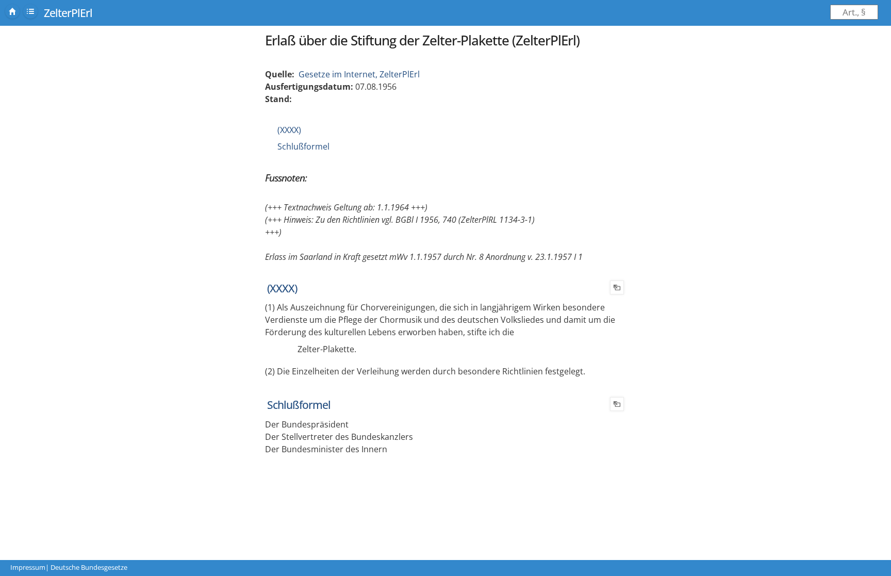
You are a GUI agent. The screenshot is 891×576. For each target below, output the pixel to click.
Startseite (12, 11)
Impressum (27, 567)
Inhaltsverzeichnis (30, 11)
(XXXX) (289, 130)
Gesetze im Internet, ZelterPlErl (359, 74)
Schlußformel (303, 146)
